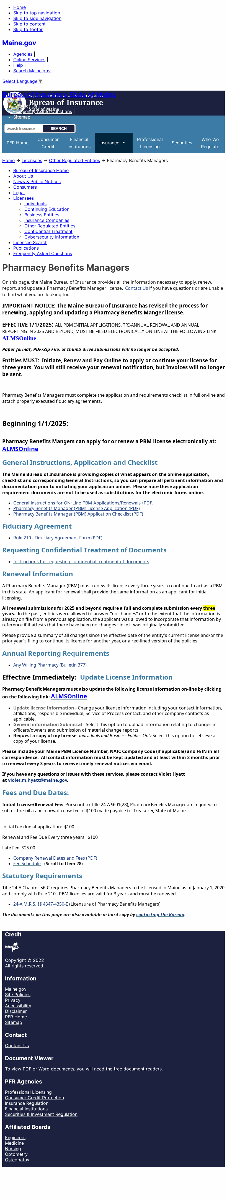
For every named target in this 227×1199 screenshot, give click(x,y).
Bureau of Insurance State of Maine (59, 95)
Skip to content (29, 24)
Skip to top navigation (36, 13)
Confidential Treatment (48, 231)
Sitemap (13, 1022)
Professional (150, 143)
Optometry (16, 1154)
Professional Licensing (28, 1092)
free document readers (138, 1069)
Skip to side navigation (37, 18)
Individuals (35, 203)
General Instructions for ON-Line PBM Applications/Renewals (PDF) (83, 503)
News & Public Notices (37, 181)
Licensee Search (30, 242)
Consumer (48, 143)
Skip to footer (28, 29)
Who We (210, 143)
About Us (23, 176)
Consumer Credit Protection (34, 1097)
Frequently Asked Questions (42, 111)
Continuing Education (46, 209)
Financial (79, 143)
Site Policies (17, 994)
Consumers (25, 187)
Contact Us (25, 106)
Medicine (14, 1143)
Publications (26, 248)
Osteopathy (17, 1159)
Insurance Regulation (26, 1103)
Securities (182, 142)
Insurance (107, 146)
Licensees (32, 160)
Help (18, 65)
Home (19, 7)
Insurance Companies (46, 220)
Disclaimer (16, 1011)
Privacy (12, 1000)
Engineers (15, 1137)
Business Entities (41, 214)
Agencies (22, 54)
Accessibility (18, 1005)
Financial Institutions (26, 1108)
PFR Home (18, 142)
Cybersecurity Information (51, 237)
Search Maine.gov (32, 70)
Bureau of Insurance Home (41, 170)
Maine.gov (19, 43)
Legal (19, 192)
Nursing (13, 1148)
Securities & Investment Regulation (41, 1114)
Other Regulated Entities (74, 160)
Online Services (29, 59)
